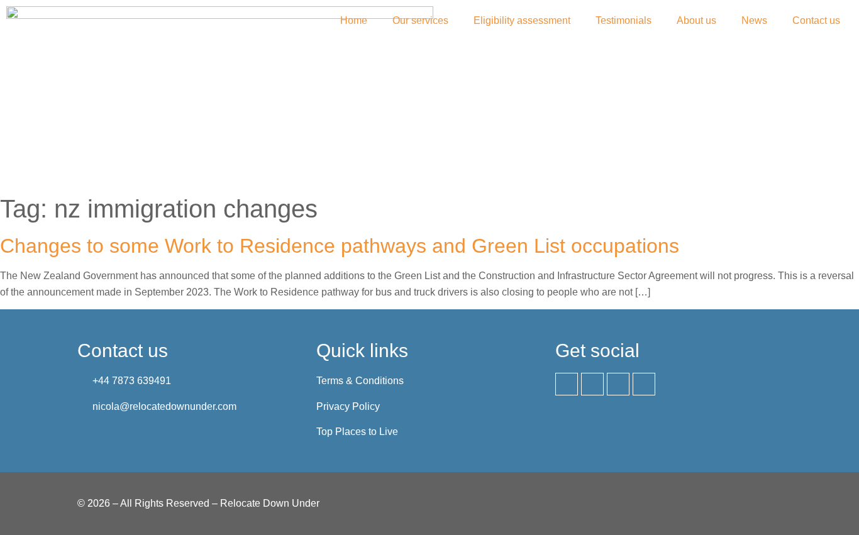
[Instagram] (618, 384)
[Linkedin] (566, 384)
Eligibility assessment (522, 20)
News (754, 20)
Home (353, 20)
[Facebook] (592, 384)
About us (696, 20)
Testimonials (623, 20)
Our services (420, 20)
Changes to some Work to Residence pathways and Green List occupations (339, 245)
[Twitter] (644, 384)
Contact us (816, 20)
